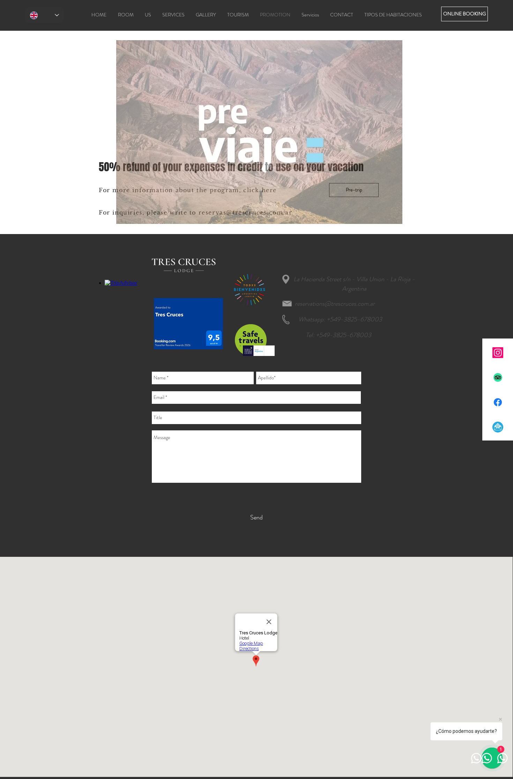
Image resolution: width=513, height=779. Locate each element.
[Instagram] (497, 352)
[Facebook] (497, 402)
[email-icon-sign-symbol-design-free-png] (497, 427)
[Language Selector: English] (44, 15)
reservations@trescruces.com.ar (335, 303)
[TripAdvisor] (497, 377)
